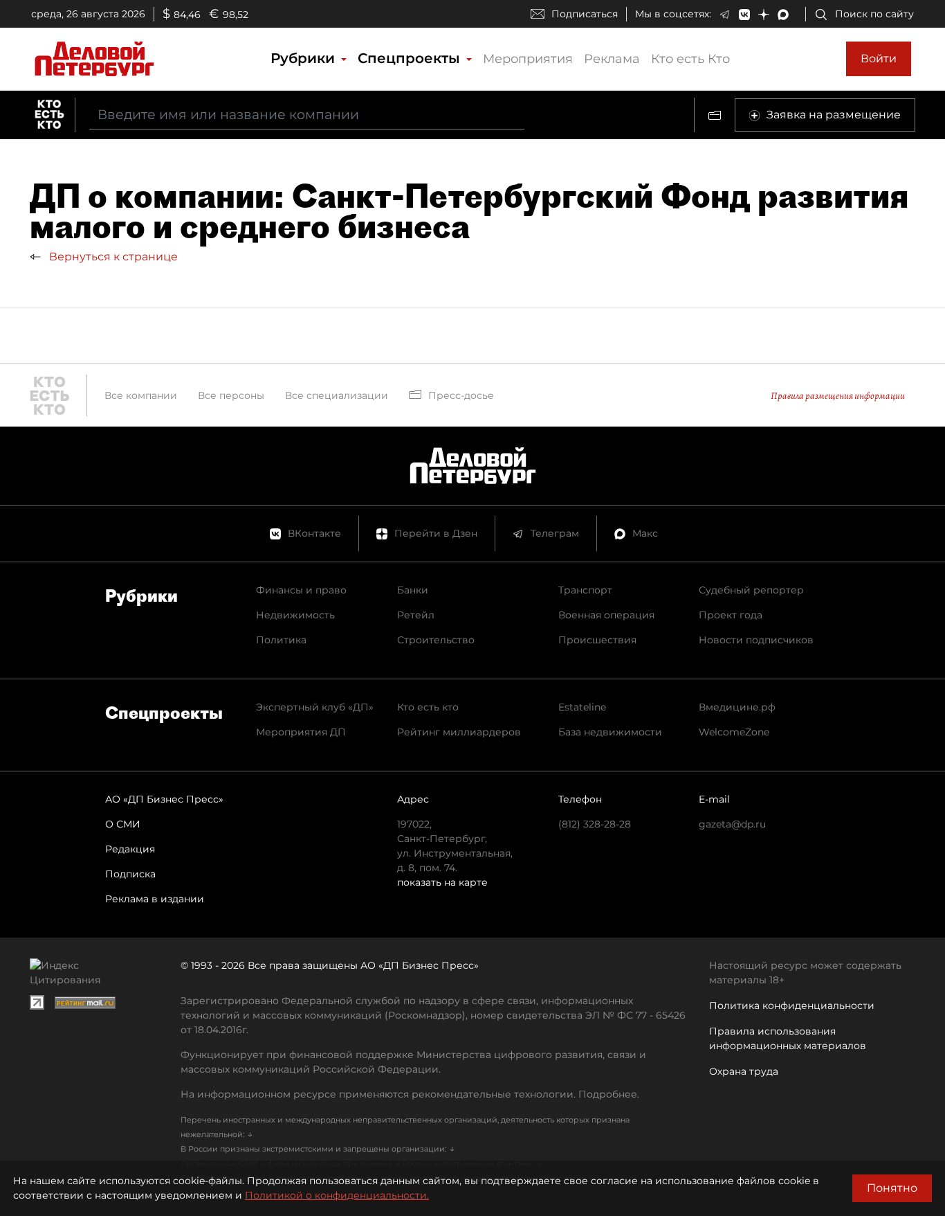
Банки (412, 590)
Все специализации (336, 395)
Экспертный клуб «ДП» (315, 707)
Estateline (582, 707)
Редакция (130, 849)
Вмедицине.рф (737, 707)
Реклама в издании (154, 899)
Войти (879, 58)
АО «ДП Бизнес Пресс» (164, 799)
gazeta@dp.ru (732, 824)
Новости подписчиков (756, 640)
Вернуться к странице (112, 256)
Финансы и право (301, 590)
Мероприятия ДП (301, 732)
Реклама (612, 58)
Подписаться (584, 14)
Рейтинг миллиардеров (459, 732)
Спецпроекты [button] (411, 58)
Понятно (892, 1188)
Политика (281, 640)
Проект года (730, 615)
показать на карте (442, 882)
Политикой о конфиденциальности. (337, 1195)
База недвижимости (610, 732)
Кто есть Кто (690, 58)
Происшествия (597, 640)
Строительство (436, 640)
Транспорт (585, 590)
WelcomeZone (734, 732)
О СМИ (122, 824)
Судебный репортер (751, 590)
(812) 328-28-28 (594, 824)
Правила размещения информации (838, 395)
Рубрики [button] (304, 58)
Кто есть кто (428, 707)
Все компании (140, 395)
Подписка (130, 874)
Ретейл (415, 615)
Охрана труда (743, 1071)
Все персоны (231, 395)
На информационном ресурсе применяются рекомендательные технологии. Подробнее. (410, 1094)
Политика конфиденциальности (791, 1005)
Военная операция (606, 615)
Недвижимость (295, 615)
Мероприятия (528, 58)
